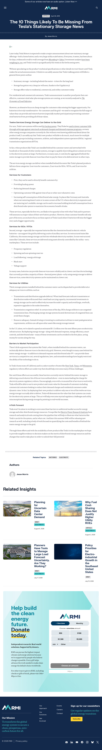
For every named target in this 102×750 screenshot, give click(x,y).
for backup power (49, 126)
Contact (60, 713)
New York (69, 366)
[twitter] (97, 742)
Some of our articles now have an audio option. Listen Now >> (51, 2)
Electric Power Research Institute (74, 412)
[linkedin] (71, 742)
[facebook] (82, 742)
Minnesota (87, 366)
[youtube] (77, 742)
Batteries (52, 457)
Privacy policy (21, 741)
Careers (60, 710)
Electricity (63, 457)
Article (46, 16)
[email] (66, 742)
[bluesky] (92, 742)
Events (59, 706)
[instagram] (87, 742)
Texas (76, 366)
